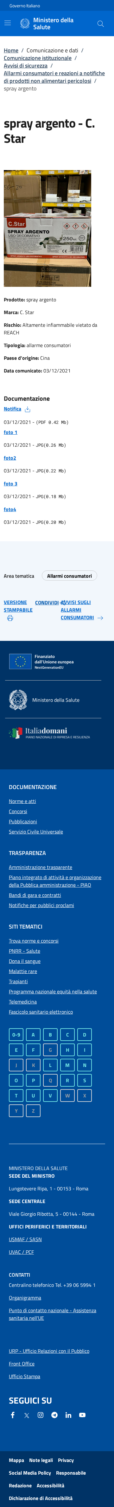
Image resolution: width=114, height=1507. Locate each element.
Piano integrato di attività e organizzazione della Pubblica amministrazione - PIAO (55, 881)
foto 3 (10, 483)
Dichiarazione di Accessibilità (41, 1498)
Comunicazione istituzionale (38, 58)
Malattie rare (23, 971)
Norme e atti (22, 801)
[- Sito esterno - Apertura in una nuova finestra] (82, 1414)
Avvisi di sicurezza (26, 65)
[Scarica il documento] (27, 408)
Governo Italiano (25, 5)
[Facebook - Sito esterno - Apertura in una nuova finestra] (12, 1414)
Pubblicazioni (23, 821)
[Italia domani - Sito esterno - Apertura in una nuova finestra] (53, 733)
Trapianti (18, 981)
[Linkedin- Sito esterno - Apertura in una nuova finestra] (68, 1414)
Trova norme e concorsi (34, 940)
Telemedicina (23, 1001)
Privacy (66, 1460)
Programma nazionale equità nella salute (53, 991)
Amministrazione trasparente (40, 867)
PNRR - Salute (24, 951)
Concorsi (18, 811)
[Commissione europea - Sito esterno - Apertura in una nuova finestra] (42, 662)
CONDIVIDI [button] (47, 602)
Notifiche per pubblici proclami (41, 905)
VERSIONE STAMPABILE (18, 606)
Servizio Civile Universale (36, 831)
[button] (100, 23)
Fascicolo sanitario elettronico (41, 1012)
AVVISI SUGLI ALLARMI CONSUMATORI (77, 609)
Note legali (41, 1460)
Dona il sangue (25, 961)
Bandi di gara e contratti (35, 895)
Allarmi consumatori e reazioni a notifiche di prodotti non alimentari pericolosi (54, 77)
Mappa (16, 1460)
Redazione (20, 1485)
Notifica (12, 408)
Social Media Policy (30, 1473)
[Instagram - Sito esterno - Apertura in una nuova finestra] (40, 1414)
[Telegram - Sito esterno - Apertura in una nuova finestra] (54, 1414)
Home (11, 50)
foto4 (10, 509)
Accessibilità (50, 1485)
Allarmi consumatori (69, 576)
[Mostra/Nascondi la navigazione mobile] (7, 23)
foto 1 (10, 432)
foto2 (10, 458)
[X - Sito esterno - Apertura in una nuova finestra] (26, 1415)
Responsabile (71, 1473)
